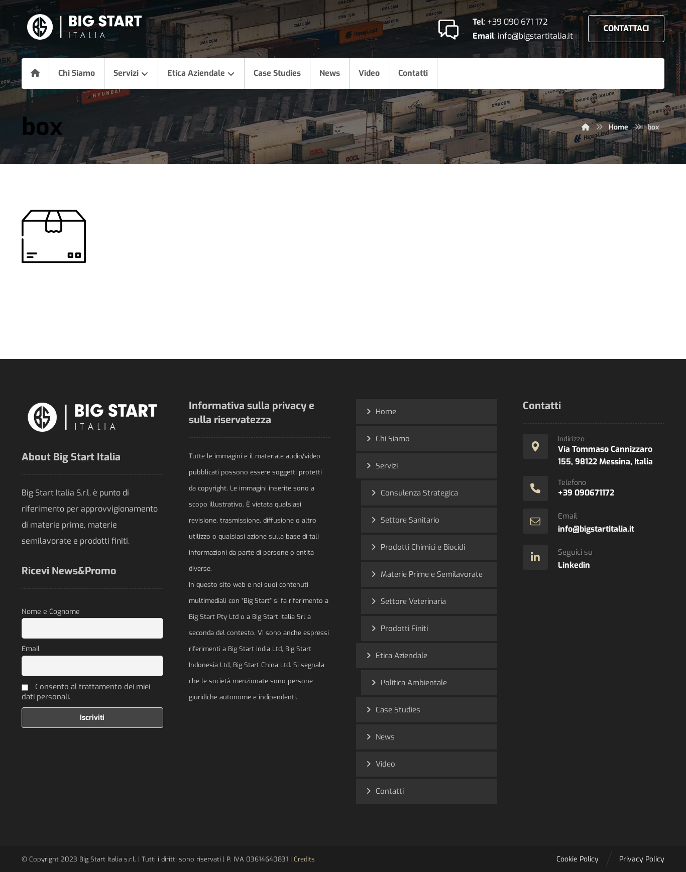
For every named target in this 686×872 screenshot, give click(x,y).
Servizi (387, 466)
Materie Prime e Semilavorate (432, 574)
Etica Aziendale (401, 656)
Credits (304, 859)
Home (386, 412)
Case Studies (398, 710)
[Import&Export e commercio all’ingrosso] (84, 27)
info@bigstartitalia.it (535, 36)
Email (31, 649)
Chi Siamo (393, 439)
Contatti (390, 791)
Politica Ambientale (414, 683)
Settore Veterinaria (413, 601)
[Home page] (586, 127)
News (385, 737)
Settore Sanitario (410, 520)
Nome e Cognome (51, 611)
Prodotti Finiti (404, 629)
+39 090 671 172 (517, 22)
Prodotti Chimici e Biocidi (423, 547)
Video (385, 764)
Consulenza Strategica (419, 493)
